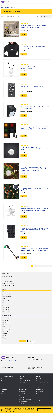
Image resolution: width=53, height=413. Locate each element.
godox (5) (6, 303)
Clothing (3, 378)
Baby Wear (38, 398)
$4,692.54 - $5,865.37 (9, 285)
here (34, 361)
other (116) (6, 292)
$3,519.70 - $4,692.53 (9, 283)
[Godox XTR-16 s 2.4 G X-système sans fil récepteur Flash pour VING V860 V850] (11, 90)
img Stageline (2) (8, 338)
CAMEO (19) (6, 322)
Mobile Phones (39, 378)
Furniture (38, 402)
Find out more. (11, 411)
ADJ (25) (6, 320)
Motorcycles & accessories (25, 399)
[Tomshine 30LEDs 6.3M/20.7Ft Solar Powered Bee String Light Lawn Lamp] (11, 191)
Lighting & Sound (23, 387)
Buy (25, 34)
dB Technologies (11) (9, 327)
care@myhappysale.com (12, 360)
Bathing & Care (39, 400)
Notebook (3, 391)
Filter (22, 341)
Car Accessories (22, 391)
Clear (30, 341)
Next (47, 266)
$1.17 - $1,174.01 (8, 276)
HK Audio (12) (7, 324)
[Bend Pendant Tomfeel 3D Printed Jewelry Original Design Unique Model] (11, 69)
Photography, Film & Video (25, 380)
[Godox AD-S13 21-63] (11, 252)
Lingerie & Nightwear (6, 382)
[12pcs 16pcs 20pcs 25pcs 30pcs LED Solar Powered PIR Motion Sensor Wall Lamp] (11, 110)
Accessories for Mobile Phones (43, 382)
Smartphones (39, 380)
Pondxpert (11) (7, 298)
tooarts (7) (6, 300)
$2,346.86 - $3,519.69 (9, 281)
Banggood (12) (7, 296)
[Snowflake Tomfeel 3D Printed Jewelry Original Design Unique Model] (11, 150)
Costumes (3, 380)
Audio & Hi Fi (22, 382)
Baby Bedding (39, 391)
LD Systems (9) (7, 331)
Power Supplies (22, 385)
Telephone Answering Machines (43, 387)
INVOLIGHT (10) (7, 329)
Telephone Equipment (41, 385)
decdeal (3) (6, 309)
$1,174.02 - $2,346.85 (9, 279)
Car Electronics (22, 393)
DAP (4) (5, 335)
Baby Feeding (39, 393)
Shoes (2, 385)
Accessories (3, 387)
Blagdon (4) (6, 307)
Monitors (3, 395)
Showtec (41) (7, 318)
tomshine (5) (7, 305)
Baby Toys (38, 395)
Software (3, 393)
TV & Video (21, 378)
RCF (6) (5, 333)
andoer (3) (6, 311)
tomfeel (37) (7, 294)
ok (44, 409)
